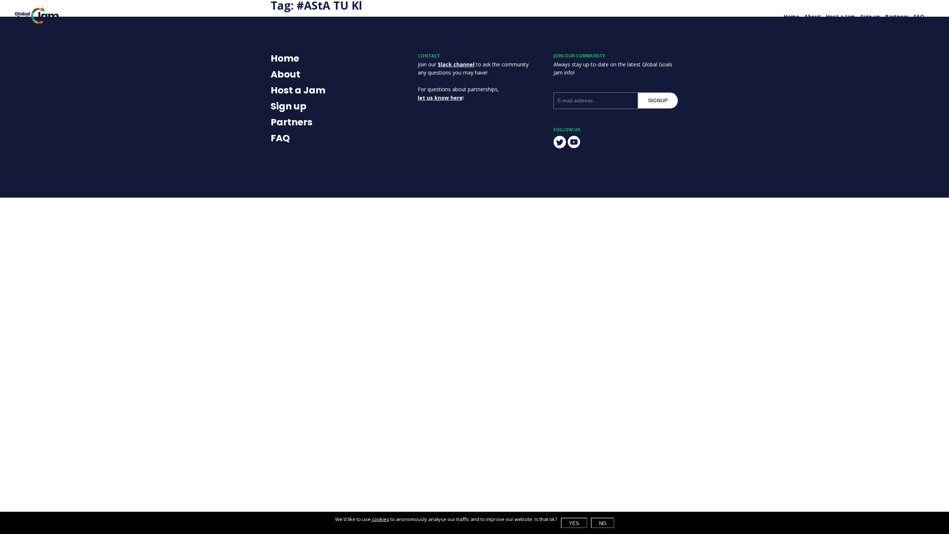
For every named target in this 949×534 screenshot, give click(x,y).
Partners (897, 16)
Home (791, 16)
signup (658, 100)
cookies (380, 519)
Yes (574, 523)
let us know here (440, 97)
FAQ (919, 16)
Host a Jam (840, 16)
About (812, 16)
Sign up (870, 16)
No (602, 523)
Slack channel (456, 64)
